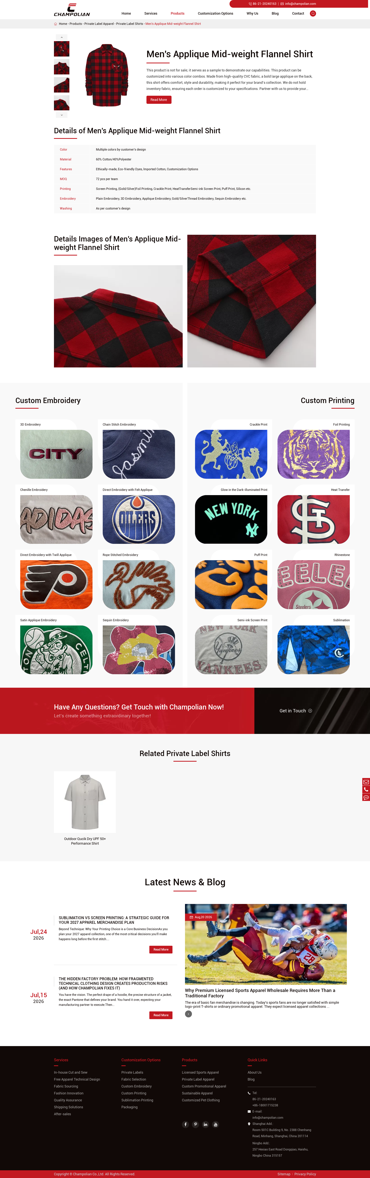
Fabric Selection (133, 1079)
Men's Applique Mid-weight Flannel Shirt (173, 24)
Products (177, 13)
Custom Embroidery (136, 1086)
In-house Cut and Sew (70, 1072)
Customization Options (215, 13)
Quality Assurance (68, 1100)
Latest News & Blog (185, 882)
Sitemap (284, 1174)
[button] (61, 37)
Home (126, 13)
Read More (161, 949)
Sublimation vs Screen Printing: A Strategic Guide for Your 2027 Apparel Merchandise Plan (114, 920)
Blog (275, 13)
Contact (298, 13)
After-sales (62, 1114)
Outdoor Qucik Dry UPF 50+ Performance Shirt (85, 841)
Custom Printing (133, 1093)
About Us (255, 1072)
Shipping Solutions (68, 1107)
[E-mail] (366, 782)
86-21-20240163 (262, 4)
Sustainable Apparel (197, 1093)
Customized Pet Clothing (201, 1100)
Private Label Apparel (99, 24)
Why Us (252, 13)
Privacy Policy (305, 1174)
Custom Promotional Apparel (204, 1086)
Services (150, 13)
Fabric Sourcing (66, 1086)
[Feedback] (366, 797)
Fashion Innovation (68, 1093)
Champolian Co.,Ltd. (88, 1174)
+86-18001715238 (265, 1105)
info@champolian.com (298, 4)
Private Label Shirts (129, 24)
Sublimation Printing (137, 1100)
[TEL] (366, 789)
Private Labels (132, 1072)
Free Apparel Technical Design (77, 1079)
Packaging (129, 1107)
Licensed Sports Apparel (200, 1072)
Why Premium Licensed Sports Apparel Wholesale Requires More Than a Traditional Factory (260, 993)
